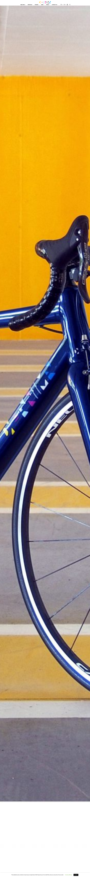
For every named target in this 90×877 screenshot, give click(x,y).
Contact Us (54, 4)
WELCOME (22, 4)
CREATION (30, 4)
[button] (61, 4)
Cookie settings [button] (68, 874)
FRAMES (36, 4)
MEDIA (47, 4)
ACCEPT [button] (76, 874)
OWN (42, 4)
